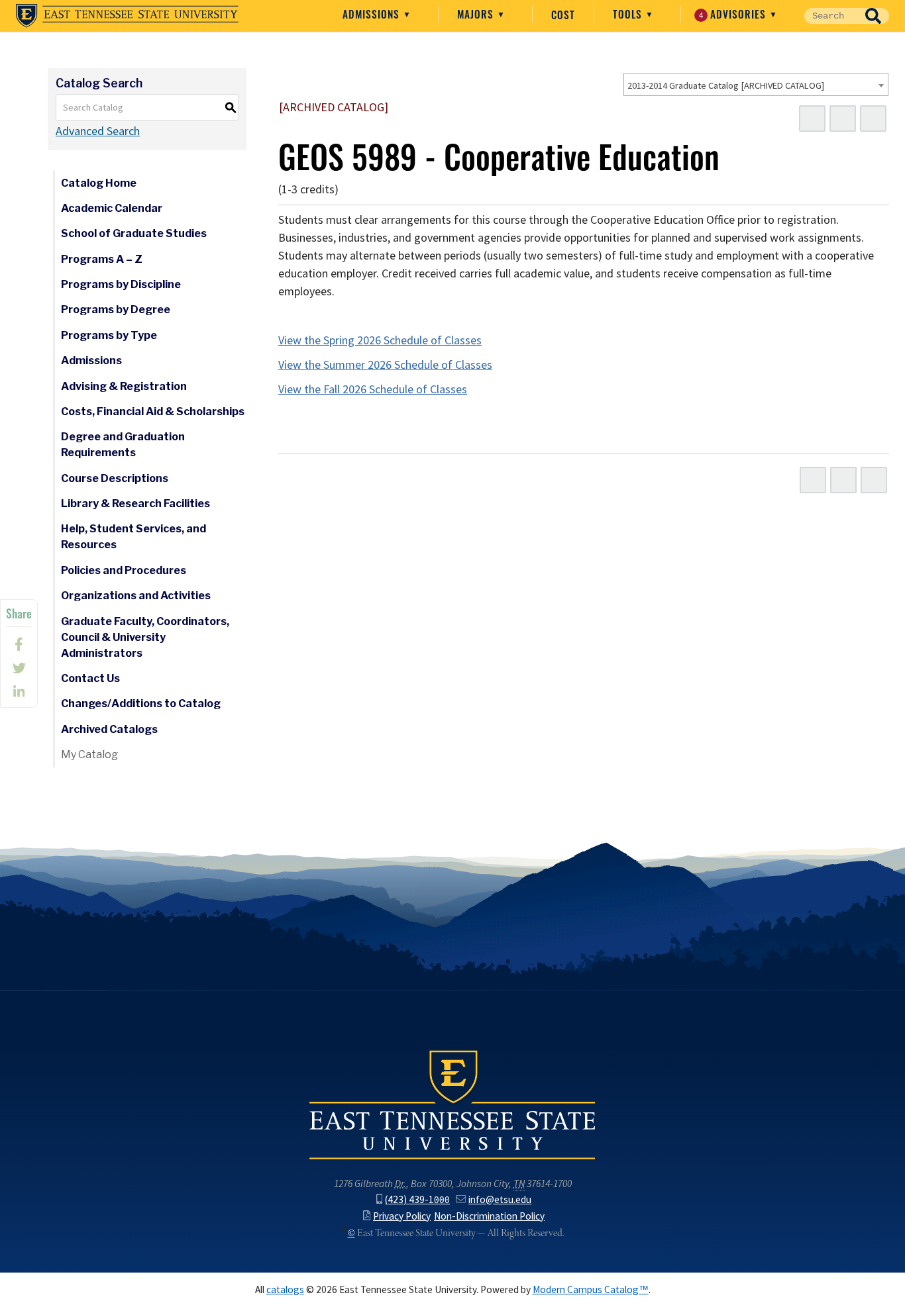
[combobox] (755, 84)
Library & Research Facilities (135, 503)
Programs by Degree (115, 309)
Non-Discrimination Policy (489, 1216)
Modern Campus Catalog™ (591, 1289)
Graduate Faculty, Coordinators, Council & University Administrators (145, 637)
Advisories (734, 14)
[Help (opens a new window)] (873, 118)
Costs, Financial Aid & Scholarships (152, 411)
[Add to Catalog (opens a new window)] (812, 118)
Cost (563, 14)
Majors (477, 14)
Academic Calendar (111, 208)
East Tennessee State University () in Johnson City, (452, 1103)
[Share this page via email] (19, 692)
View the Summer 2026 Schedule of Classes (385, 365)
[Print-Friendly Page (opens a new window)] (842, 118)
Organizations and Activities (136, 595)
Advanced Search (98, 131)
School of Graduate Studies (134, 233)
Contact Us (90, 678)
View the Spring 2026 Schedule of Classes (380, 340)
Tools (629, 14)
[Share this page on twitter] (19, 668)
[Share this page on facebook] (19, 644)
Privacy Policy (402, 1216)
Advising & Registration (124, 386)
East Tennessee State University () (127, 16)
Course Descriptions (114, 478)
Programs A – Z (101, 259)
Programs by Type (109, 335)
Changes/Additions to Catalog (141, 703)
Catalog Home (98, 183)
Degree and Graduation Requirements (123, 444)
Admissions (373, 14)
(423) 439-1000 (417, 1199)
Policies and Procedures (123, 570)
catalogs (285, 1289)
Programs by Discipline (121, 284)
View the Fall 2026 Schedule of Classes (372, 389)
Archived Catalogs (109, 729)
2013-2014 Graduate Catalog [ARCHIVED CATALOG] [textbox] (725, 85)
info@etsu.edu (499, 1199)
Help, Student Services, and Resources (133, 536)
